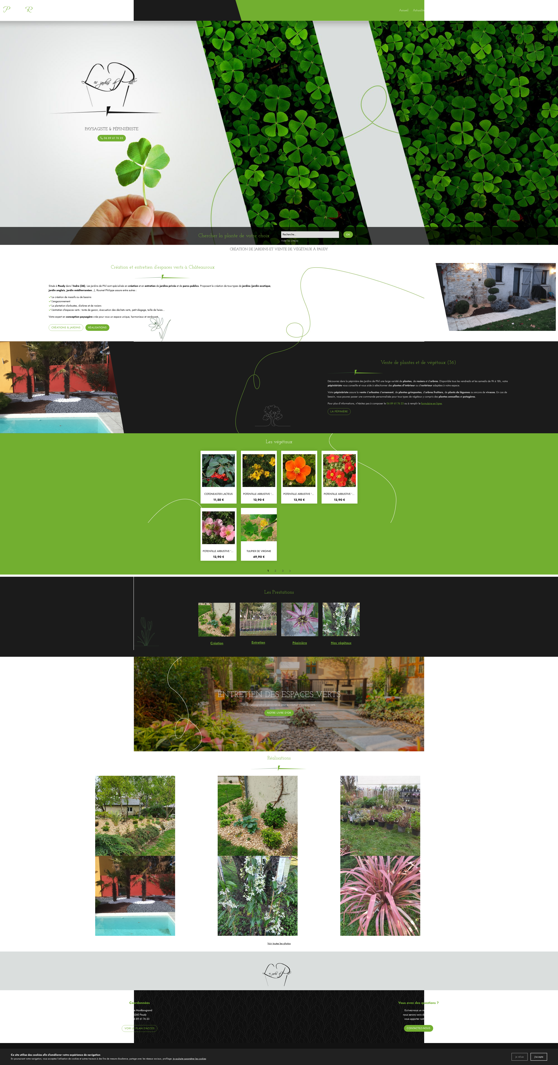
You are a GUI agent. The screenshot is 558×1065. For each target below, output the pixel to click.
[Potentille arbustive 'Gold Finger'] (259, 470)
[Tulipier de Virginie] (259, 527)
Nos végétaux (341, 642)
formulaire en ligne (431, 403)
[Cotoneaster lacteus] (218, 470)
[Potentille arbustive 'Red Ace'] (339, 470)
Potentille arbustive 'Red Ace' (343, 494)
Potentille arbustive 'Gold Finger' (266, 494)
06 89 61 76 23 (395, 403)
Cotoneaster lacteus (218, 494)
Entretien (258, 642)
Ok (348, 234)
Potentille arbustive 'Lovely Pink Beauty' (229, 551)
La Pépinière (339, 411)
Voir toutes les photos (279, 943)
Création (216, 643)
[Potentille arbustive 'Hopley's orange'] (299, 470)
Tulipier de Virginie (259, 551)
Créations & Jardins (66, 327)
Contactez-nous (418, 1028)
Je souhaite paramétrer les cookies (189, 1058)
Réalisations (97, 327)
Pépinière (300, 642)
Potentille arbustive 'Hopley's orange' (309, 494)
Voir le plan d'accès (140, 1028)
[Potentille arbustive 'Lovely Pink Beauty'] (218, 527)
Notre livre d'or (279, 713)
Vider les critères (289, 240)
